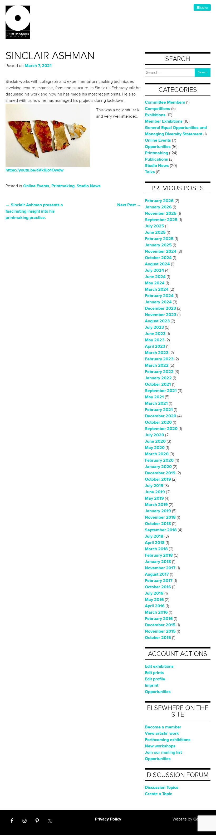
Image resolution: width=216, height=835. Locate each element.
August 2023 (157, 321)
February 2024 (159, 295)
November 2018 (160, 517)
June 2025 (155, 232)
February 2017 (159, 580)
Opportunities (158, 146)
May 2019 (154, 498)
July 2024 (154, 270)
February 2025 (159, 238)
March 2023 (156, 352)
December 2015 (160, 625)
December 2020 (160, 416)
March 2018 (156, 549)
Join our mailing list (163, 752)
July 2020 (154, 435)
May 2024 (155, 283)
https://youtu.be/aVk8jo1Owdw (34, 170)
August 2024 (157, 264)
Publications (156, 159)
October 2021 (158, 384)
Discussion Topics (161, 787)
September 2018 (161, 530)
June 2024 (155, 276)
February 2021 (159, 409)
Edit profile (155, 679)
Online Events (36, 186)
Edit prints (154, 672)
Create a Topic (158, 793)
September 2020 (161, 428)
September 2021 (161, 390)
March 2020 (157, 454)
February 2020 (159, 460)
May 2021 (154, 397)
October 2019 (158, 479)
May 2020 (155, 447)
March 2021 (156, 403)
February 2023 (159, 359)
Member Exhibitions (164, 121)
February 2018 (159, 555)
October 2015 (158, 637)
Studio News (89, 186)
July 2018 (154, 536)
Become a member (163, 727)
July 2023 (154, 327)
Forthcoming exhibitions (167, 739)
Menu (203, 8)
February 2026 (159, 200)
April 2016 (155, 606)
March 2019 (156, 504)
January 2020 (158, 466)
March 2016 (156, 612)
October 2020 (158, 422)
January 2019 (158, 511)
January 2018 (158, 561)
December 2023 (160, 308)
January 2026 (158, 207)
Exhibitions (155, 115)
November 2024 (160, 251)
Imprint (151, 685)
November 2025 (160, 213)
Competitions (157, 108)
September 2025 (161, 219)
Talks (150, 172)
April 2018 (155, 542)
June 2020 (155, 441)
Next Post (129, 205)
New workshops (160, 746)
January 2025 (158, 245)
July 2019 (154, 485)
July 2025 (154, 226)
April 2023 (155, 346)
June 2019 (155, 492)
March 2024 (157, 289)
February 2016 (159, 618)
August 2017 (157, 574)
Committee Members (165, 102)
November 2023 (160, 314)
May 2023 (154, 340)
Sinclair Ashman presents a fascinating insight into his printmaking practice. (34, 211)
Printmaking (63, 186)
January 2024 (158, 302)
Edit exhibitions (159, 666)
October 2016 (158, 587)
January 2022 (158, 378)
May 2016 (154, 599)
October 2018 (158, 523)
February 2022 (159, 371)
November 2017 (160, 568)
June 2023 (155, 333)
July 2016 (154, 593)
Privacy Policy (108, 819)
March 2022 (157, 365)
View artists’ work (162, 733)
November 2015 (160, 631)
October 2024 (158, 257)
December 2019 (160, 473)
